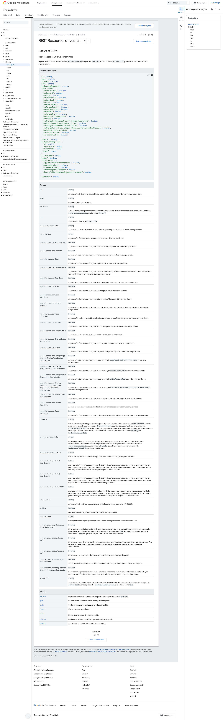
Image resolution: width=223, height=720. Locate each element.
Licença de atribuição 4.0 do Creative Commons (114, 649)
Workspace (23, 2)
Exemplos (56, 15)
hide (42, 605)
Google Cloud (135, 689)
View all (133, 696)
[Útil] (148, 35)
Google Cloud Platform (100, 706)
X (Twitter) (86, 685)
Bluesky (85, 674)
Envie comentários (143, 41)
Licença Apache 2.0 (60, 652)
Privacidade (54, 715)
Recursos (92, 3)
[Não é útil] (152, 35)
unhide (43, 619)
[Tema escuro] (152, 75)
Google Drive (57, 3)
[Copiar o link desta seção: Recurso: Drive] (59, 51)
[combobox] (178, 3)
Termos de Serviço (41, 715)
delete (43, 596)
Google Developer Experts (43, 678)
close (219, 9)
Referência (29, 15)
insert (42, 609)
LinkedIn (85, 681)
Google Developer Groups (43, 674)
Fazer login (216, 3)
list (41, 613)
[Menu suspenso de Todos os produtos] (84, 3)
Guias (18, 15)
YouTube (85, 689)
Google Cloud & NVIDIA (42, 685)
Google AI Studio (136, 681)
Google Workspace (57, 35)
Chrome (133, 674)
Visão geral (7, 15)
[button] (15, 32)
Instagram (86, 678)
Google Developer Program (44, 670)
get (41, 601)
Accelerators (38, 681)
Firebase (133, 678)
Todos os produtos (73, 3)
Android (133, 670)
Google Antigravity (137, 685)
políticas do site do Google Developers (102, 652)
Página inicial (42, 3)
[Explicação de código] (148, 75)
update (43, 623)
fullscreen (215, 9)
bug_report (211, 9)
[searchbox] (15, 22)
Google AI (116, 706)
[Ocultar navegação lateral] (28, 715)
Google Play (134, 692)
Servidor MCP (43, 15)
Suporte (67, 15)
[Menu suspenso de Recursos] (99, 3)
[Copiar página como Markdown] (85, 41)
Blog (83, 670)
